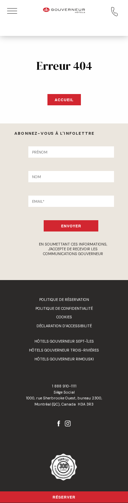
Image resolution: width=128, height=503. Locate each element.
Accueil (64, 99)
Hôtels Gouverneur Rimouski (64, 359)
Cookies (64, 317)
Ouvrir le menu (12, 11)
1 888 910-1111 (64, 386)
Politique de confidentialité (64, 308)
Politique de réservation (64, 299)
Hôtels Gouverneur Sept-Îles (64, 341)
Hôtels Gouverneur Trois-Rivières (64, 350)
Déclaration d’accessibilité (64, 325)
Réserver (64, 497)
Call (114, 11)
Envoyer (71, 225)
